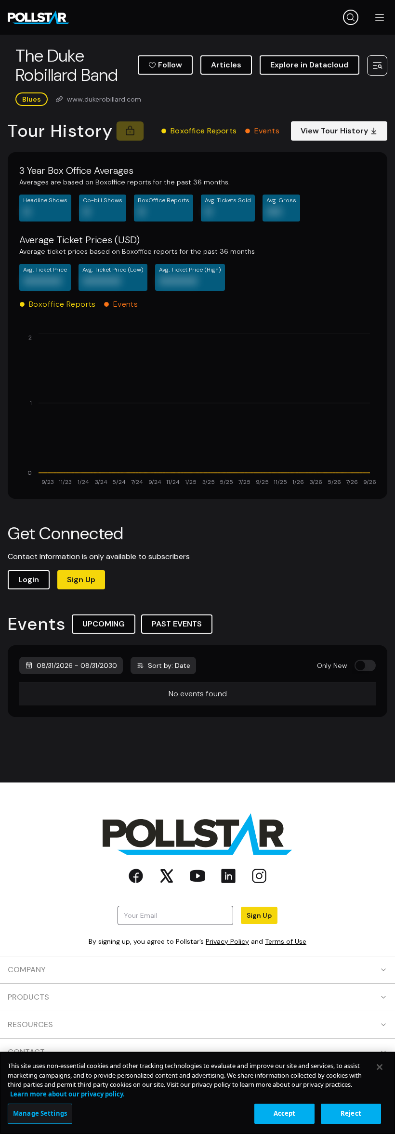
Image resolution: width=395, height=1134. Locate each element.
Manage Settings (40, 1113)
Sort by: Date (169, 665)
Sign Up (81, 579)
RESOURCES (30, 1024)
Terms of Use (285, 941)
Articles (226, 65)
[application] (197, 410)
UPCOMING (103, 624)
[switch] (365, 665)
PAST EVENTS (177, 624)
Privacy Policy (227, 941)
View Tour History (334, 131)
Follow (170, 65)
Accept (285, 1113)
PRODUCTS (28, 997)
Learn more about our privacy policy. (67, 1094)
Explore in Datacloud (309, 65)
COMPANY (27, 970)
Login (28, 579)
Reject (351, 1113)
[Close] (379, 1067)
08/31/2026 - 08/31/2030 (77, 665)
